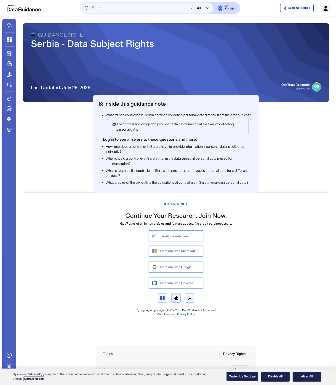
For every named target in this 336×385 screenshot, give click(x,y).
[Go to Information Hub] (9, 53)
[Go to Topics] (9, 74)
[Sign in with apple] (176, 298)
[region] (168, 377)
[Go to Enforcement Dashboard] (9, 129)
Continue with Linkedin (176, 283)
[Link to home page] (9, 25)
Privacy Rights (234, 354)
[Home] (24, 8)
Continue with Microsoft (177, 251)
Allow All (307, 376)
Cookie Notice (34, 379)
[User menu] (325, 8)
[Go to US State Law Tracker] (9, 119)
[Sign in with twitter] (189, 298)
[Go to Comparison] (9, 84)
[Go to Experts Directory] (9, 365)
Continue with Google (176, 267)
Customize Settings (242, 376)
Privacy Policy (186, 314)
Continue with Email (175, 236)
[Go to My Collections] (9, 39)
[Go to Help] (9, 355)
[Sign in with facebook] (162, 298)
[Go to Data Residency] (9, 108)
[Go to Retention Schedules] (9, 98)
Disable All (275, 376)
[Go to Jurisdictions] (9, 63)
